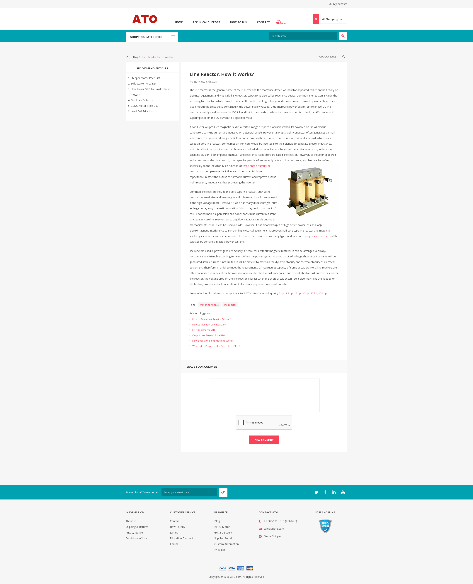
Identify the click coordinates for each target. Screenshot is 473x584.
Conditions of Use (136, 538)
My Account (340, 4)
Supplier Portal (223, 538)
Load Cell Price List (142, 111)
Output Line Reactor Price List (208, 335)
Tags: (192, 304)
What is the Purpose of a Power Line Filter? (216, 346)
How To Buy (238, 22)
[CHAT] (281, 22)
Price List (219, 549)
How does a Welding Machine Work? (212, 340)
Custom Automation (226, 544)
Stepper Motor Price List (145, 78)
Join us (174, 532)
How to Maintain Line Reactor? (209, 324)
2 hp (281, 293)
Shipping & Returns (137, 527)
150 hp (323, 293)
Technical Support (206, 22)
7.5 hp (289, 293)
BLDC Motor (222, 527)
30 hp (305, 293)
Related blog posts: (200, 313)
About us (131, 521)
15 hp (297, 293)
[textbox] (303, 36)
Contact (263, 22)
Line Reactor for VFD (203, 330)
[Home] (127, 57)
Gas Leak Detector (142, 100)
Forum (174, 544)
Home (179, 22)
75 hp (313, 293)
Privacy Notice (134, 532)
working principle (209, 304)
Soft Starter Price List (143, 83)
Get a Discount (223, 532)
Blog (217, 521)
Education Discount (181, 538)
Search (343, 56)
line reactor (230, 304)
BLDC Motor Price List (144, 105)
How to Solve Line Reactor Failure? (211, 319)
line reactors (321, 236)
